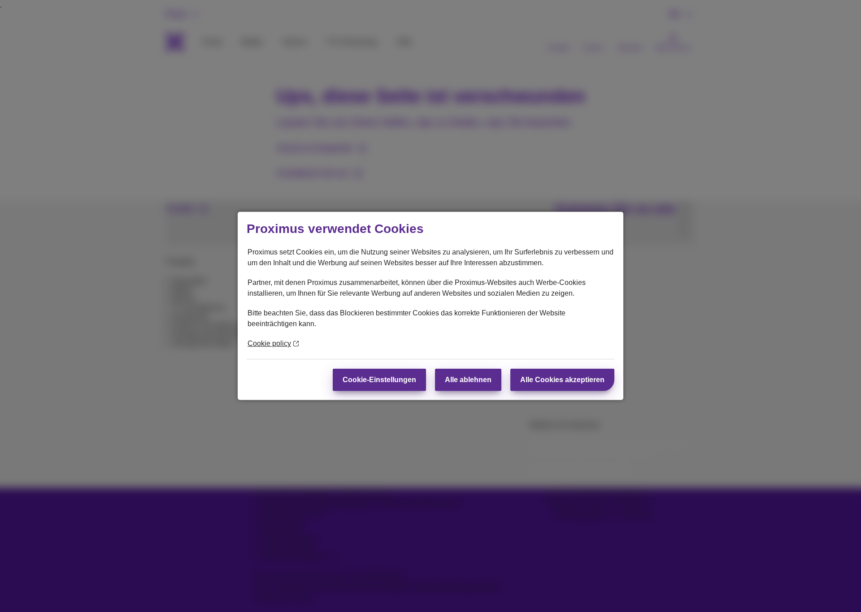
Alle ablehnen (468, 380)
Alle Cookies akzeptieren (562, 380)
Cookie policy (269, 343)
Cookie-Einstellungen (379, 380)
